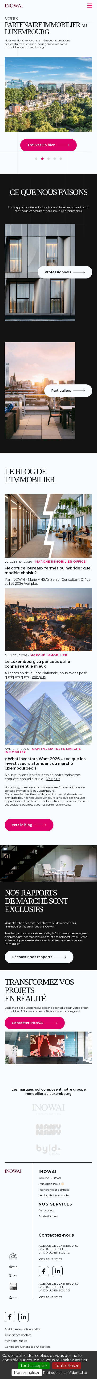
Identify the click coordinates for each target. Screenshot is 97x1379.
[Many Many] (48, 1129)
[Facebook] (44, 1271)
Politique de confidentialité (22, 1329)
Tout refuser (67, 1365)
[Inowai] (48, 1109)
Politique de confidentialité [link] (65, 1373)
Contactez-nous (56, 1235)
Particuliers (46, 1210)
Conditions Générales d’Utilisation (27, 1346)
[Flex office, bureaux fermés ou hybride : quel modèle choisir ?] (48, 526)
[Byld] (48, 1150)
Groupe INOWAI (50, 1178)
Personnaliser (27, 1372)
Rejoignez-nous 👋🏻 (51, 1183)
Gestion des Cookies (18, 1335)
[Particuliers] (40, 390)
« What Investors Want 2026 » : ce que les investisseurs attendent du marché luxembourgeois (45, 763)
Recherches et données (54, 1189)
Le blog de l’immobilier (54, 1195)
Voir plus (31, 583)
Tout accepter (33, 1365)
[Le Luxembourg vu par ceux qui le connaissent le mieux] (48, 619)
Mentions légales (16, 1341)
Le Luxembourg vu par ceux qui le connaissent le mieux (37, 664)
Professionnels (48, 1216)
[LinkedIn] (57, 1271)
